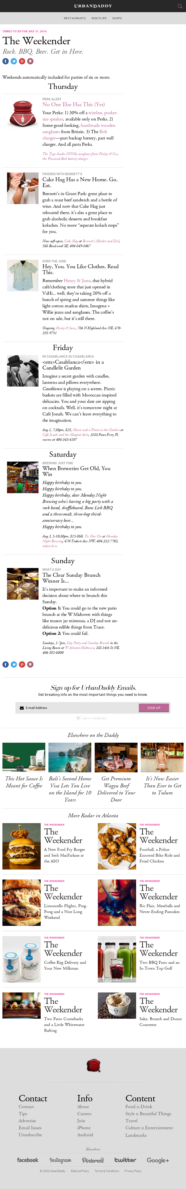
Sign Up (154, 708)
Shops (117, 18)
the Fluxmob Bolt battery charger (65, 158)
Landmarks (136, 1135)
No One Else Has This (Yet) (73, 104)
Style (148, 1114)
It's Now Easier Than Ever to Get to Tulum (162, 786)
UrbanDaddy (93, 6)
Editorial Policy (80, 1171)
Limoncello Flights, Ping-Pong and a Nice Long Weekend (65, 912)
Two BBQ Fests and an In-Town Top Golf (159, 965)
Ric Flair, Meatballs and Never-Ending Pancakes (160, 909)
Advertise (27, 1121)
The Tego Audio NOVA (59, 153)
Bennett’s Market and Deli (101, 241)
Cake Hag (71, 241)
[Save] (30, 61)
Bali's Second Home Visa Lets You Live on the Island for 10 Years (70, 789)
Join (81, 1121)
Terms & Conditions (107, 1171)
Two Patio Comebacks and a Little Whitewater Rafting (64, 1025)
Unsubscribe (30, 1135)
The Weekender (63, 836)
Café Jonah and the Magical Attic (65, 434)
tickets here (49, 546)
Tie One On (92, 536)
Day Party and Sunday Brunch (88, 643)
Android (85, 1135)
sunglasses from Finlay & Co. (97, 153)
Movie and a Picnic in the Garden (96, 429)
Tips (23, 1114)
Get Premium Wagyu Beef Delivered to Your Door (116, 789)
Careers (84, 1114)
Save (22, 61)
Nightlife (99, 18)
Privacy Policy (132, 1171)
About (83, 1106)
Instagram (60, 1161)
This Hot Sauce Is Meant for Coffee (24, 782)
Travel (131, 1121)
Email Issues (30, 1128)
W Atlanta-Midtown (79, 647)
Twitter (125, 1161)
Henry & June (77, 280)
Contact (26, 1106)
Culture (149, 1128)
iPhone (84, 1128)
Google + (158, 1161)
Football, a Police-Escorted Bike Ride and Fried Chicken (160, 855)
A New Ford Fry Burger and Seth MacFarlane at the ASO (64, 855)
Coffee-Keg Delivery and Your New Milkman (65, 965)
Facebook (28, 1161)
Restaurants (75, 18)
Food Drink (138, 1106)
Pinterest (93, 1161)
